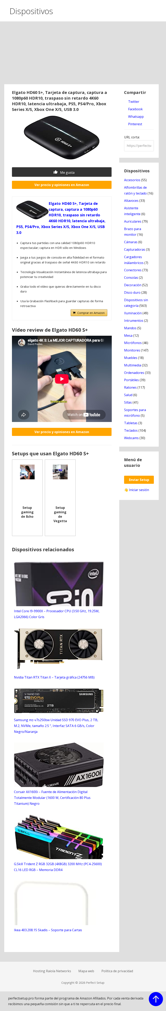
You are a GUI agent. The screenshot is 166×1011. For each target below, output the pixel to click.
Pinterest (134, 124)
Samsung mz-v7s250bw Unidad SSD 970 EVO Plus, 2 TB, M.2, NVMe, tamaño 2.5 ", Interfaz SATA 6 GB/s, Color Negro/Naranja (56, 726)
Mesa (128, 335)
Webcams (131, 438)
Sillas (128, 402)
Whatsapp (135, 116)
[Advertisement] (83, 54)
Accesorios (132, 180)
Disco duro (132, 292)
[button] (159, 10)
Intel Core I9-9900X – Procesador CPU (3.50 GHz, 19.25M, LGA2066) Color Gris (56, 614)
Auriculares (132, 221)
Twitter (133, 101)
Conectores (133, 270)
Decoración (132, 285)
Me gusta (66, 172)
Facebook (135, 109)
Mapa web (86, 971)
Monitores (132, 350)
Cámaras (130, 242)
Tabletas (130, 423)
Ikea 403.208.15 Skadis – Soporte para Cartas (48, 930)
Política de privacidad (117, 971)
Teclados (131, 430)
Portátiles (131, 380)
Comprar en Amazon (91, 313)
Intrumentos (133, 320)
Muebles (130, 358)
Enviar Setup (139, 480)
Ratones (130, 387)
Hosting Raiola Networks (52, 971)
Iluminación (133, 313)
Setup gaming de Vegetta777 (60, 515)
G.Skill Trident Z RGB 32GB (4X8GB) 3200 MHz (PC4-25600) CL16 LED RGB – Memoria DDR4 (58, 867)
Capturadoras (134, 249)
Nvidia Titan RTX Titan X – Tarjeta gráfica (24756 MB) (54, 677)
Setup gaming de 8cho (27, 512)
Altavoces (131, 200)
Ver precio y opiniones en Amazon (61, 185)
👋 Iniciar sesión (136, 490)
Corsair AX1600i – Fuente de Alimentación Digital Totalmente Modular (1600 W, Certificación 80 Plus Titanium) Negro (52, 798)
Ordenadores (134, 372)
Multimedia (132, 365)
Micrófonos (133, 343)
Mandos (130, 328)
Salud (128, 395)
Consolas (131, 277)
